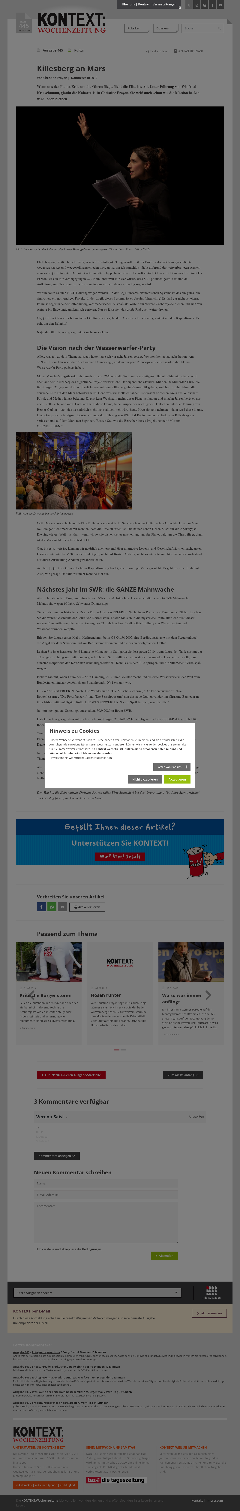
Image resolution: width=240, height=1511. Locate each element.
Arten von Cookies (170, 767)
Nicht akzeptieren (145, 779)
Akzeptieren (177, 779)
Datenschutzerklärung (98, 758)
